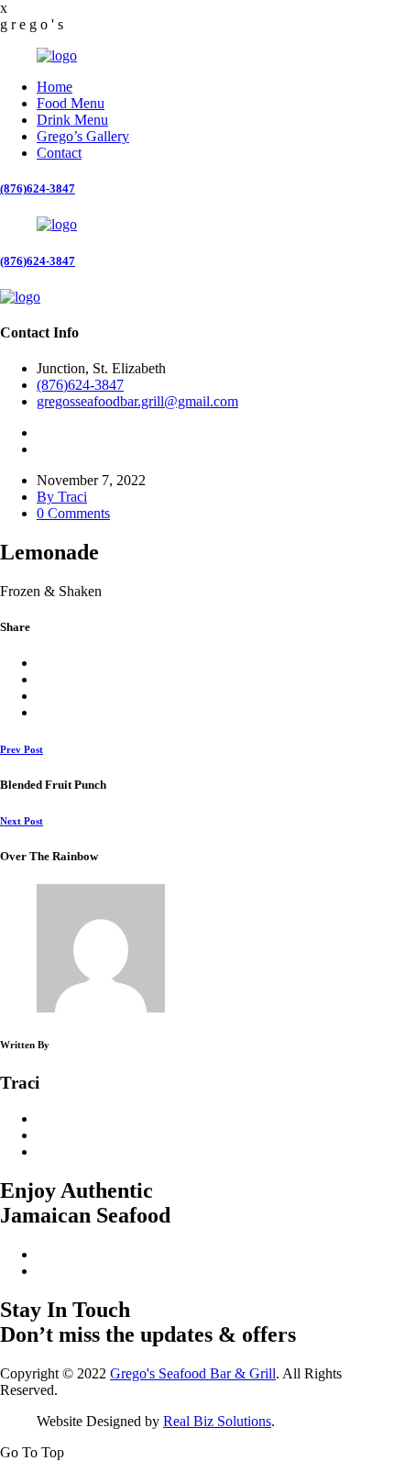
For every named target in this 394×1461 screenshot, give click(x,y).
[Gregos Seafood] (57, 55)
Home (54, 86)
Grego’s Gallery (83, 136)
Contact (59, 152)
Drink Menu (72, 119)
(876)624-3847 (37, 188)
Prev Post (21, 749)
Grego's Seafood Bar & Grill (193, 1373)
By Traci (62, 496)
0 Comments (73, 513)
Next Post (21, 820)
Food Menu (70, 103)
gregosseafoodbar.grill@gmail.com (137, 401)
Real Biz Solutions (217, 1421)
